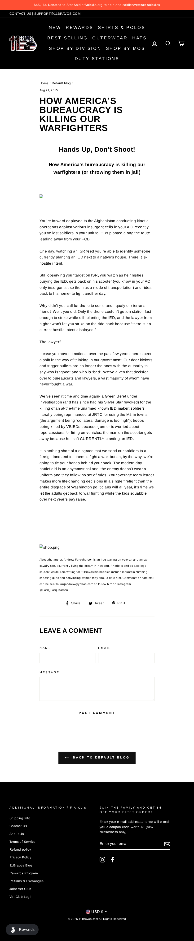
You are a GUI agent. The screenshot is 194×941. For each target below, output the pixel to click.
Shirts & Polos (121, 27)
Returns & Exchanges (26, 881)
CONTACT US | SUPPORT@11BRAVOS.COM (44, 13)
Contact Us (18, 826)
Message (49, 672)
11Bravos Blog (20, 865)
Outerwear (110, 38)
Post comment (97, 713)
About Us (16, 834)
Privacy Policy (20, 857)
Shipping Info (19, 818)
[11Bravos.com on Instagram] (102, 859)
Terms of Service (22, 841)
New (55, 27)
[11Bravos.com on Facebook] (112, 859)
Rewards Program (23, 873)
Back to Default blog (100, 757)
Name (45, 648)
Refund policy (20, 849)
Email (104, 648)
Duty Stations (97, 58)
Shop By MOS (125, 48)
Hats (139, 38)
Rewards (79, 27)
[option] (97, 5)
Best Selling (67, 38)
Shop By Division (75, 48)
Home (44, 83)
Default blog (61, 83)
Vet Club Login (21, 897)
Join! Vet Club (20, 889)
